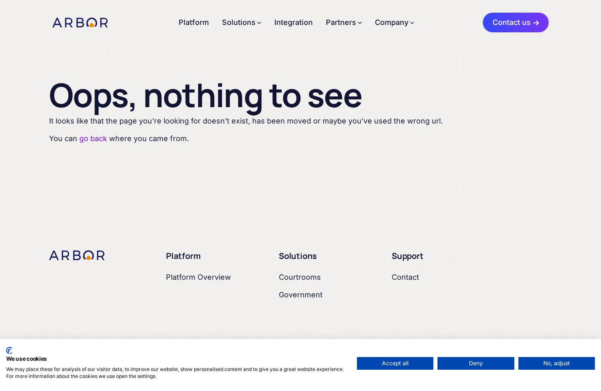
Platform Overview (198, 277)
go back (93, 138)
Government (301, 294)
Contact (405, 277)
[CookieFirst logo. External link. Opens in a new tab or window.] (9, 350)
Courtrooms (300, 277)
